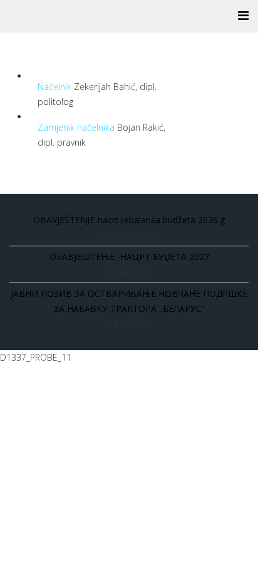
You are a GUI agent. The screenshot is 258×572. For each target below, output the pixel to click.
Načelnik (56, 87)
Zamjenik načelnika (77, 127)
